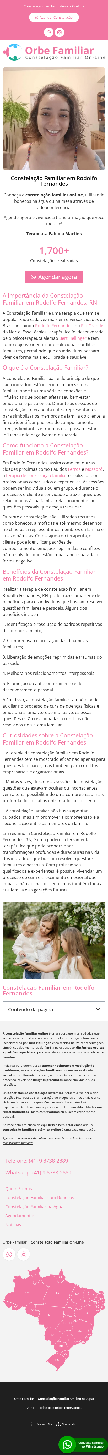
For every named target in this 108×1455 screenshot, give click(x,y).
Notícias (13, 1225)
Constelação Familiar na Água (34, 1207)
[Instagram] (59, 32)
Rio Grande (92, 326)
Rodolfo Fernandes (54, 326)
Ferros (74, 469)
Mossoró (94, 469)
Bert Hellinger (73, 338)
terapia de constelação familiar (36, 475)
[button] (98, 1009)
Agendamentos (20, 1215)
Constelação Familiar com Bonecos (39, 1197)
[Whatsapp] (48, 32)
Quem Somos (18, 1188)
